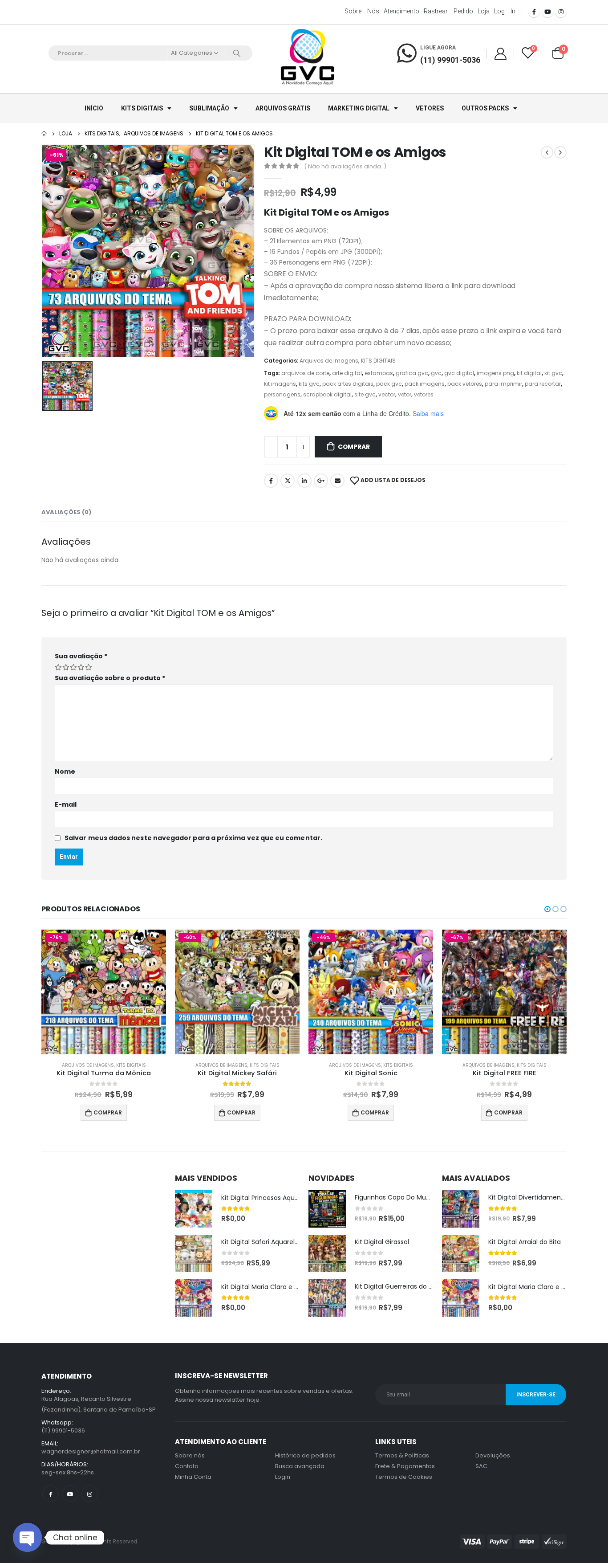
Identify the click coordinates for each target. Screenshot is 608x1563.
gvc (436, 373)
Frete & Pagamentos (405, 1466)
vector (386, 394)
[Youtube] (547, 11)
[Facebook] (534, 11)
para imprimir (503, 384)
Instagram (89, 1493)
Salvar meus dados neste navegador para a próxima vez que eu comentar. (193, 837)
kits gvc (309, 384)
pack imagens (425, 384)
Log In (504, 11)
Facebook (271, 480)
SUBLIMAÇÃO (209, 108)
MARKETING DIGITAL (358, 108)
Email (337, 480)
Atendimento (401, 11)
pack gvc (389, 384)
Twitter (287, 480)
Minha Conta (193, 1477)
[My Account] (500, 53)
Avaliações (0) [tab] (66, 512)
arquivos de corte (305, 373)
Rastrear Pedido (448, 11)
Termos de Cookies (403, 1477)
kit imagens (280, 384)
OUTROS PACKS (485, 108)
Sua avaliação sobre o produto (110, 677)
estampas (379, 373)
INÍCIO (94, 108)
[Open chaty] (27, 1537)
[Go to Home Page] (44, 133)
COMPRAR (354, 446)
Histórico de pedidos (305, 1455)
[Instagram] (561, 11)
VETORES (430, 108)
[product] (193, 1209)
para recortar (543, 384)
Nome (65, 771)
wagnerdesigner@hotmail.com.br (90, 1451)
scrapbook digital (327, 394)
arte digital (347, 373)
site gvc (365, 394)
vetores (424, 394)
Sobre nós (362, 11)
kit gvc (553, 373)
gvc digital (459, 373)
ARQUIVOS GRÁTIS (282, 108)
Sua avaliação (81, 656)
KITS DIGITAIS (142, 108)
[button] (547, 909)
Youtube (70, 1493)
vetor (404, 394)
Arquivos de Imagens (329, 360)
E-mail (66, 804)
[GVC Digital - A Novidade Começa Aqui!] (307, 58)
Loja (484, 11)
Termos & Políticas (402, 1455)
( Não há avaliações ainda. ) (345, 166)
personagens (282, 394)
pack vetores (464, 384)
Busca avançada (299, 1466)
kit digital (529, 373)
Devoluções (492, 1455)
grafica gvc (412, 373)
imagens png (495, 373)
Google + (321, 480)
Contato (187, 1466)
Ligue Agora (438, 48)
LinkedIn (304, 480)
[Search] (236, 53)
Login (282, 1477)
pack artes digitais (347, 384)
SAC (481, 1466)
